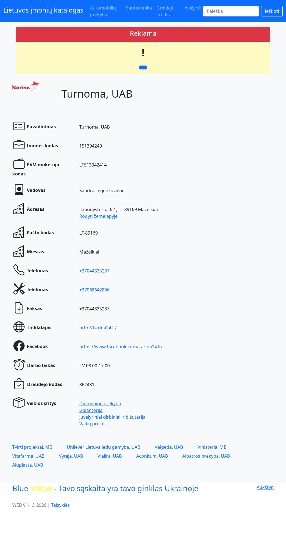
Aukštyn (265, 487)
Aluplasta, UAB (27, 465)
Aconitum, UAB (152, 456)
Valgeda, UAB (169, 447)
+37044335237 (94, 271)
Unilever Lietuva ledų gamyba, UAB (103, 447)
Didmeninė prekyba (100, 404)
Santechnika (139, 8)
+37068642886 (94, 290)
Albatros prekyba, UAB (206, 456)
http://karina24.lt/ (98, 328)
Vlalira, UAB (109, 456)
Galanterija (91, 410)
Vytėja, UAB (71, 456)
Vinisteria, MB (212, 447)
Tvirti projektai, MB (32, 447)
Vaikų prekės (93, 424)
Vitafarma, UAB (28, 456)
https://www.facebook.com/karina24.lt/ (121, 347)
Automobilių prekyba (103, 11)
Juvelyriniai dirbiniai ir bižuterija (112, 417)
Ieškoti (272, 11)
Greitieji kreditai (164, 11)
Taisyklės (60, 505)
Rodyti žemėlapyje (98, 216)
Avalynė (193, 8)
